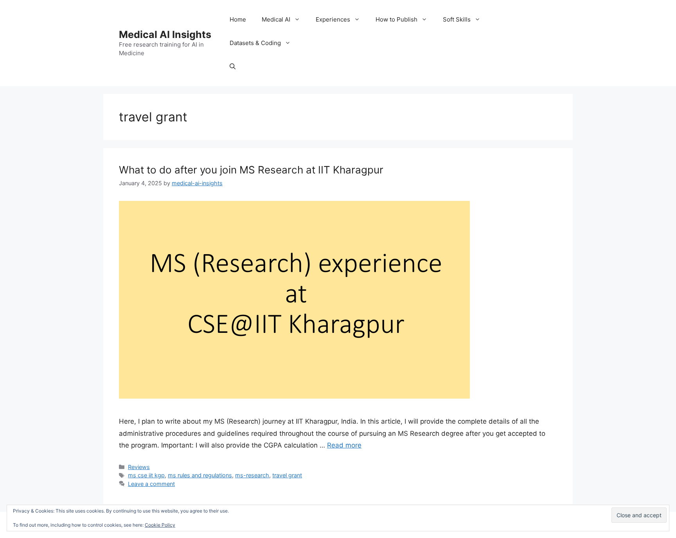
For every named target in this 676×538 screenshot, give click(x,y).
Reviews (139, 467)
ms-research (252, 475)
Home (238, 19)
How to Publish (396, 19)
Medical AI (276, 19)
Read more (344, 445)
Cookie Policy (160, 525)
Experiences (333, 19)
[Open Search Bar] (232, 66)
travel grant (287, 475)
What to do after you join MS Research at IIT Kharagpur (251, 170)
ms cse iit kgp (146, 475)
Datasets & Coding (255, 43)
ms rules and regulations (200, 475)
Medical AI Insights (165, 34)
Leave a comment (151, 483)
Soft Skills (457, 19)
